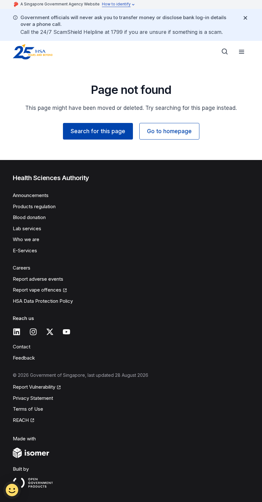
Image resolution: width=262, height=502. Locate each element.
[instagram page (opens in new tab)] (33, 332)
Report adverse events (38, 279)
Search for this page (98, 131)
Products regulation (34, 206)
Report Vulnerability (34, 387)
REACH (24, 420)
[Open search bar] (225, 51)
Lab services (27, 228)
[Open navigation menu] (241, 51)
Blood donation (29, 217)
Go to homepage (169, 131)
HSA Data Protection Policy (43, 301)
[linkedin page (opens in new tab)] (16, 332)
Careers (21, 268)
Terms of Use (28, 409)
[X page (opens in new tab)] (50, 332)
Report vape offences (37, 290)
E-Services (25, 250)
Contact (21, 347)
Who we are (26, 239)
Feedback (24, 358)
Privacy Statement (33, 398)
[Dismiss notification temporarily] (245, 18)
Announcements (31, 195)
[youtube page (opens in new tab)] (66, 332)
